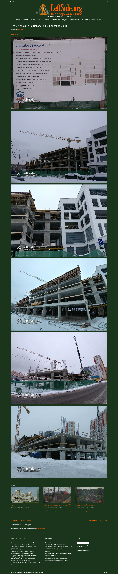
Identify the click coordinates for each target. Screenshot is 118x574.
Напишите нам (74, 20)
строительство (82, 511)
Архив (18, 20)
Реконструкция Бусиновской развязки (21, 546)
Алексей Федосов (49, 553)
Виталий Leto (48, 550)
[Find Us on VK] (10, 1)
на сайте (84, 550)
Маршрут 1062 (15, 560)
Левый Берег (69, 511)
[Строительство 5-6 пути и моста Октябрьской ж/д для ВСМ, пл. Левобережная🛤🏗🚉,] (58, 495)
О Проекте (25, 20)
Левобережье (63, 511)
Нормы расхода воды (17, 558)
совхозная (75, 511)
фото (87, 511)
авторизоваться (40, 528)
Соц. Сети (65, 20)
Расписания (56, 20)
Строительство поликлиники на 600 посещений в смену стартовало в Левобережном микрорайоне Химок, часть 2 (59, 558)
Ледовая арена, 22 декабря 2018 (98, 520)
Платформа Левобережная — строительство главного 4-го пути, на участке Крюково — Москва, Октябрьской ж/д (26, 551)
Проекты (47, 20)
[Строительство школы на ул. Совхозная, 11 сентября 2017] (26, 495)
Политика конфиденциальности (92, 20)
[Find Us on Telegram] (13, 1)
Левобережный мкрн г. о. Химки (22, 511)
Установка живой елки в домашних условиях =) (24, 555)
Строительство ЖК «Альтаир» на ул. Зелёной (23, 562)
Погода (33, 20)
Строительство (34, 511)
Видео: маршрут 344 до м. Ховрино (21, 520)
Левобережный (55, 511)
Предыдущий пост (16, 34)
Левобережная (48, 511)
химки (90, 511)
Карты (40, 20)
